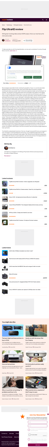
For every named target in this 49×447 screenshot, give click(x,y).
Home (3, 25)
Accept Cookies (37, 77)
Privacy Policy (34, 442)
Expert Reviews (6, 20)
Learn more (12, 50)
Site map (11, 433)
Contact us (4, 433)
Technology (9, 25)
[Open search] (42, 19)
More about (7, 155)
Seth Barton (7, 40)
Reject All (28, 77)
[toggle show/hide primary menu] (46, 19)
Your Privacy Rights (12, 77)
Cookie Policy (12, 73)
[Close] (41, 66)
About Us (16, 437)
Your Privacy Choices (7, 437)
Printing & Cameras (18, 25)
